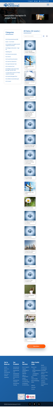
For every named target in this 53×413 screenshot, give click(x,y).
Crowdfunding (25, 381)
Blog (32, 377)
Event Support (25, 367)
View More (36, 346)
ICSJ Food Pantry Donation (11, 59)
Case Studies (34, 379)
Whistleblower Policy (44, 384)
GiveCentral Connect (16, 381)
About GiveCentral (7, 371)
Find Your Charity (6, 374)
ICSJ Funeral (8, 81)
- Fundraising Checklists (35, 374)
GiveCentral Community (16, 374)
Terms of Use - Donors (44, 373)
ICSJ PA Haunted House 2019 (12, 39)
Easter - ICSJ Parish (10, 41)
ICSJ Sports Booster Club (11, 64)
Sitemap (33, 387)
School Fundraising (25, 379)
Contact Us (44, 367)
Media (42, 365)
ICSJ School (8, 56)
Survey (33, 389)
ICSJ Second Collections (11, 61)
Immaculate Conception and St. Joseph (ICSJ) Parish (13, 45)
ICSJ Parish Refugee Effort (11, 76)
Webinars (6, 377)
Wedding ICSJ (9, 51)
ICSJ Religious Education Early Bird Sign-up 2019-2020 (12, 69)
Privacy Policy (44, 379)
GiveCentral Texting (16, 384)
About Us (6, 369)
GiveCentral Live (16, 371)
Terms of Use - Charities (44, 376)
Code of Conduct (43, 381)
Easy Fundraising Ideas (35, 381)
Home (5, 367)
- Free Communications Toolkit (36, 370)
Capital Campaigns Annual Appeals (25, 371)
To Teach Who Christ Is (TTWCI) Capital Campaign (13, 73)
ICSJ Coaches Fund (10, 66)
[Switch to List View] (43, 36)
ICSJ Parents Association (11, 54)
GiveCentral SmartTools (16, 367)
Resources (33, 367)
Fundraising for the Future (25, 384)
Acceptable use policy (44, 369)
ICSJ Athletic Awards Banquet (12, 79)
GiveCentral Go (16, 377)
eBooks (33, 385)
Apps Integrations (25, 375)
